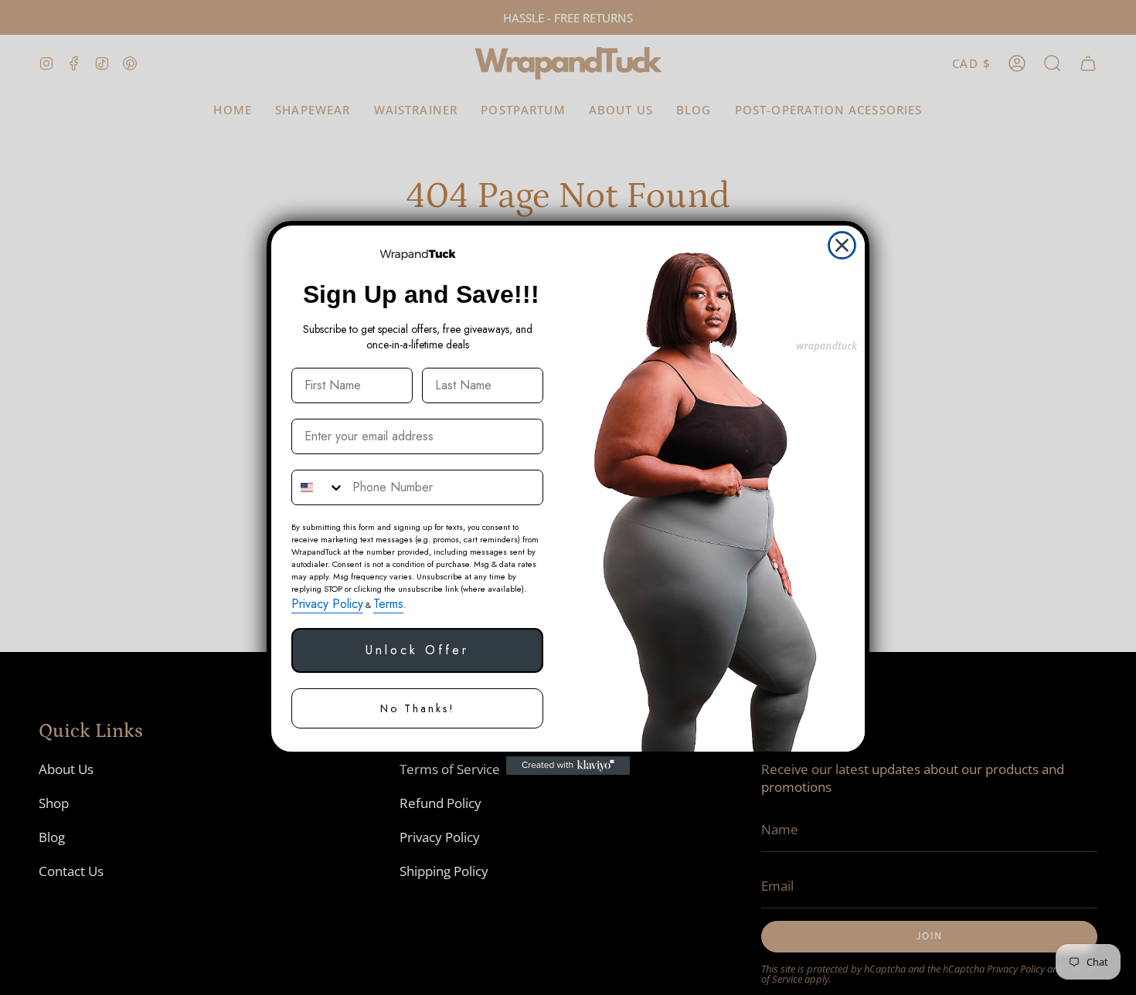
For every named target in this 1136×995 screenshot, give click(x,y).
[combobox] (318, 487)
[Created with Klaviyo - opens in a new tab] (568, 765)
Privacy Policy (327, 604)
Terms (388, 604)
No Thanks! (417, 708)
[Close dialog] (841, 245)
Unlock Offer (417, 650)
